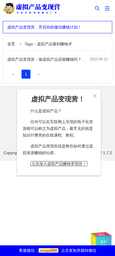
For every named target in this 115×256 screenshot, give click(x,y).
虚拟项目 (94, 242)
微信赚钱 (108, 241)
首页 (11, 44)
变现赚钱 (98, 240)
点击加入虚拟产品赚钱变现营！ (59, 163)
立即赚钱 (101, 234)
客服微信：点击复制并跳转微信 (57, 250)
